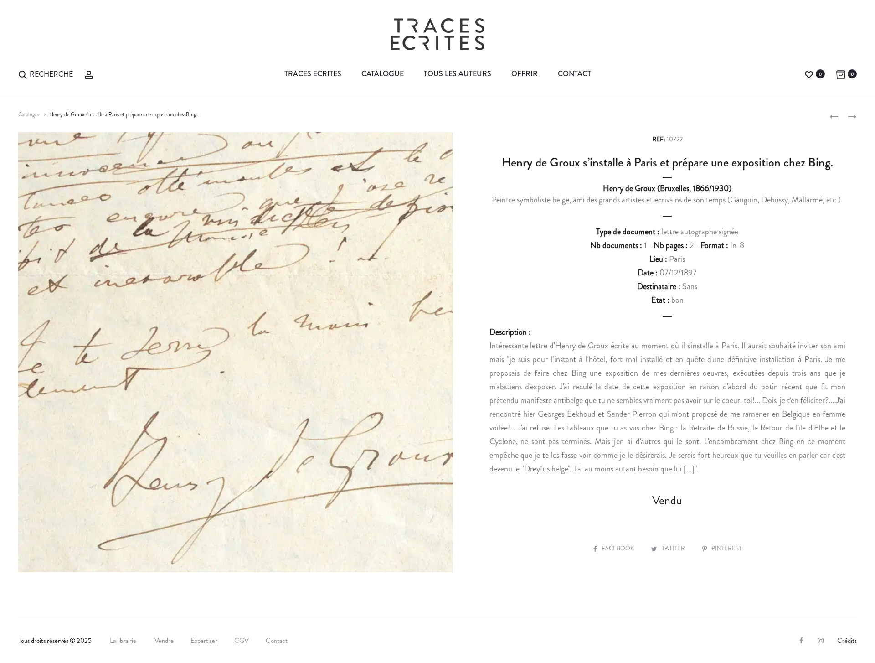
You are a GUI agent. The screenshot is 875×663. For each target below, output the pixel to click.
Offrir (524, 73)
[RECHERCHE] (22, 73)
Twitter (674, 548)
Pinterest (726, 548)
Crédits (847, 641)
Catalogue (382, 73)
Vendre (164, 641)
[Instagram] (821, 640)
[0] (808, 73)
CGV (241, 641)
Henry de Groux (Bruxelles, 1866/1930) (667, 188)
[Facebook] (801, 640)
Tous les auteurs (457, 73)
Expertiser (203, 641)
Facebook (618, 548)
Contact (574, 73)
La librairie (124, 641)
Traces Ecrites (312, 73)
